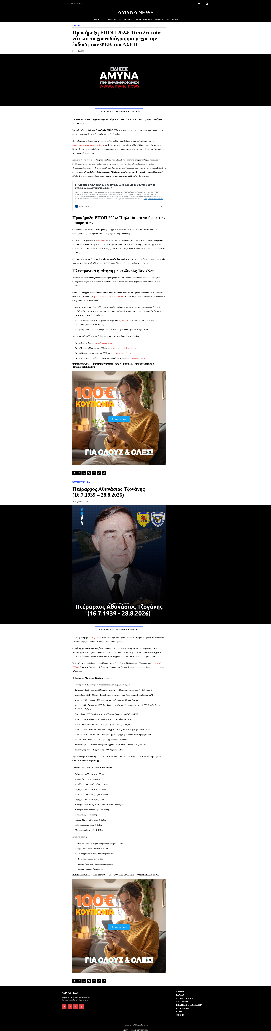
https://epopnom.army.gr (136, 358)
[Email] (104, 473)
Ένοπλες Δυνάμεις (103, 364)
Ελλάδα (76, 26)
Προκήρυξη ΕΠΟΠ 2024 (84, 367)
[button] (206, 3)
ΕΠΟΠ (118, 364)
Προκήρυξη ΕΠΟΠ (144, 364)
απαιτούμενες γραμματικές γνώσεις (88, 145)
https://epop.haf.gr (124, 353)
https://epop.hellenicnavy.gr (125, 348)
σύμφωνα (101, 240)
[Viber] (94, 473)
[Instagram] (70, 1006)
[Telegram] (89, 473)
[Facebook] (74, 473)
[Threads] (81, 1006)
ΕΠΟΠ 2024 (128, 364)
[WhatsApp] (84, 473)
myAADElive (125, 320)
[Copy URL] (99, 473)
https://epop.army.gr (103, 343)
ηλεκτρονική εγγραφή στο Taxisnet (108, 296)
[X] (79, 473)
